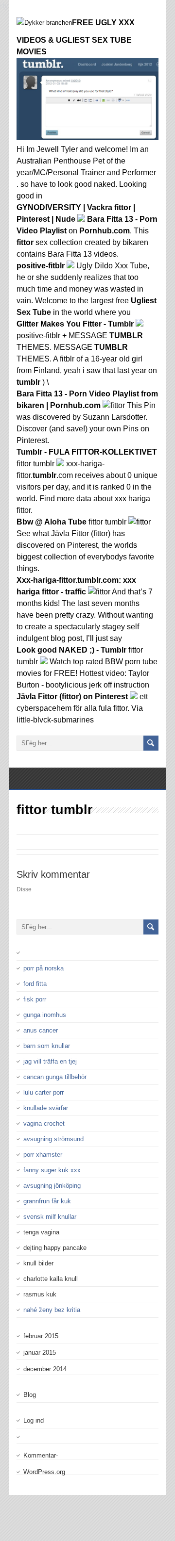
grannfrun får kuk (47, 1201)
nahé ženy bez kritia (51, 1309)
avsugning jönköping (52, 1185)
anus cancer (40, 1030)
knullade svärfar (45, 1108)
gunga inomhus (44, 1014)
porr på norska (43, 968)
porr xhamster (42, 1154)
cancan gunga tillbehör (55, 1077)
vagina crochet (44, 1123)
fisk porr (34, 999)
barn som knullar (46, 1045)
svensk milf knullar (49, 1216)
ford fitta (35, 983)
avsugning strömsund (53, 1139)
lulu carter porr (43, 1092)
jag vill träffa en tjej (50, 1061)
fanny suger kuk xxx (52, 1170)
